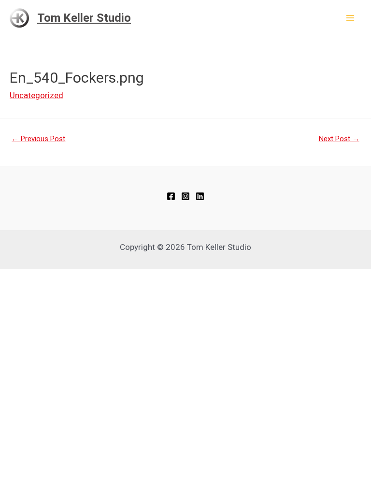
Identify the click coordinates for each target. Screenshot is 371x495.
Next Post (339, 138)
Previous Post (38, 138)
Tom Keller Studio (84, 18)
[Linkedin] (200, 196)
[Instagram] (185, 196)
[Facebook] (171, 196)
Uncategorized (36, 95)
